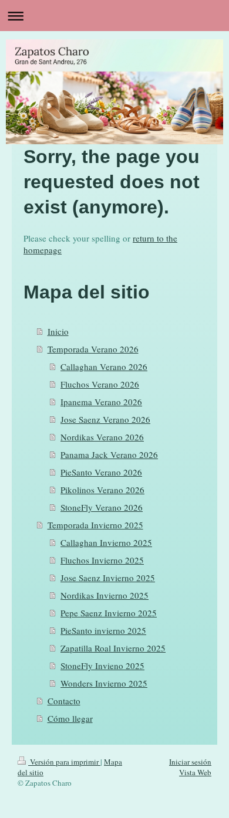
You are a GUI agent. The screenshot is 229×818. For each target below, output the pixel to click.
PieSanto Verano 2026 (101, 472)
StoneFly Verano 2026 (101, 507)
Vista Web (195, 772)
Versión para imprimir (64, 761)
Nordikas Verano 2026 (102, 437)
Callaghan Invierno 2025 (106, 542)
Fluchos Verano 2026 (99, 384)
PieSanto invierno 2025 (103, 630)
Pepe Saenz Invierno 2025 (108, 613)
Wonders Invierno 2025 (103, 683)
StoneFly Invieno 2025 (102, 665)
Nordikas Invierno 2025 (104, 595)
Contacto (64, 701)
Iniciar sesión (190, 761)
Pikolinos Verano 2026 (102, 489)
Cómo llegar (70, 718)
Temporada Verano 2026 (93, 349)
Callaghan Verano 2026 (103, 366)
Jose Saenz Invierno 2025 (107, 577)
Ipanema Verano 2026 (101, 402)
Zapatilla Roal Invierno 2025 (113, 648)
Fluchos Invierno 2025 (102, 560)
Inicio (58, 331)
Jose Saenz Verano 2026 (105, 419)
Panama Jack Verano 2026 (109, 454)
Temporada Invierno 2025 (95, 525)
